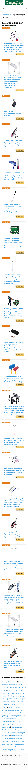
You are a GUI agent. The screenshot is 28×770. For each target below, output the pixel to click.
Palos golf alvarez (8, 693)
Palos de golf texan (15, 685)
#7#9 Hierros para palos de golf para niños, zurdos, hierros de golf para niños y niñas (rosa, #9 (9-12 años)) (14, 441)
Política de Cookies (11, 759)
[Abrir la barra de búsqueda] (26, 9)
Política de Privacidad (21, 759)
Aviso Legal (4, 759)
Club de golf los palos (15, 730)
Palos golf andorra (9, 733)
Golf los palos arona (9, 719)
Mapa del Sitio (14, 760)
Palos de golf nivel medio (15, 738)
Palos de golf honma (15, 710)
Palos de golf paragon (17, 716)
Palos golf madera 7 (9, 724)
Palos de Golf (6, 15)
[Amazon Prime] (22, 148)
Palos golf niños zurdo (9, 682)
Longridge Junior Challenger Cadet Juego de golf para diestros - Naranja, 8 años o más (13, 664)
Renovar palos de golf (14, 690)
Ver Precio (20, 54)
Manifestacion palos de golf (12, 721)
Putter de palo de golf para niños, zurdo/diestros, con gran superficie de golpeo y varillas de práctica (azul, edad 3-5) (14, 379)
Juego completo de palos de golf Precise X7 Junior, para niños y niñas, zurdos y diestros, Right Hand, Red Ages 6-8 (14, 534)
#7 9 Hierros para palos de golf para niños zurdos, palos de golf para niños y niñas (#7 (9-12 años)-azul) (14, 471)
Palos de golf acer (14, 747)
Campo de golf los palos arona (13, 750)
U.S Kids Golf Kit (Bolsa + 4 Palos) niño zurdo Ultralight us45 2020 (13, 114)
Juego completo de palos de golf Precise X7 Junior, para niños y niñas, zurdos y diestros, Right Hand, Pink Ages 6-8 (14, 143)
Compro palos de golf (10, 687)
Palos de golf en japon (10, 713)
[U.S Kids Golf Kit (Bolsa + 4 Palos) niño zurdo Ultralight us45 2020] (14, 104)
